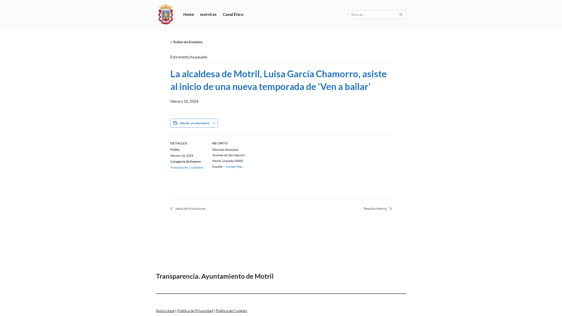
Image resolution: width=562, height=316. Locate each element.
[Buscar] (401, 14)
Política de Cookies (231, 311)
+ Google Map (232, 166)
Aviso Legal (165, 311)
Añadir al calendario (195, 123)
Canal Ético (233, 14)
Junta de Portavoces (190, 208)
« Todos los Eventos (186, 42)
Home (188, 14)
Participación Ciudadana (186, 167)
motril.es (208, 14)
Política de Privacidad (195, 311)
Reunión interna (375, 208)
